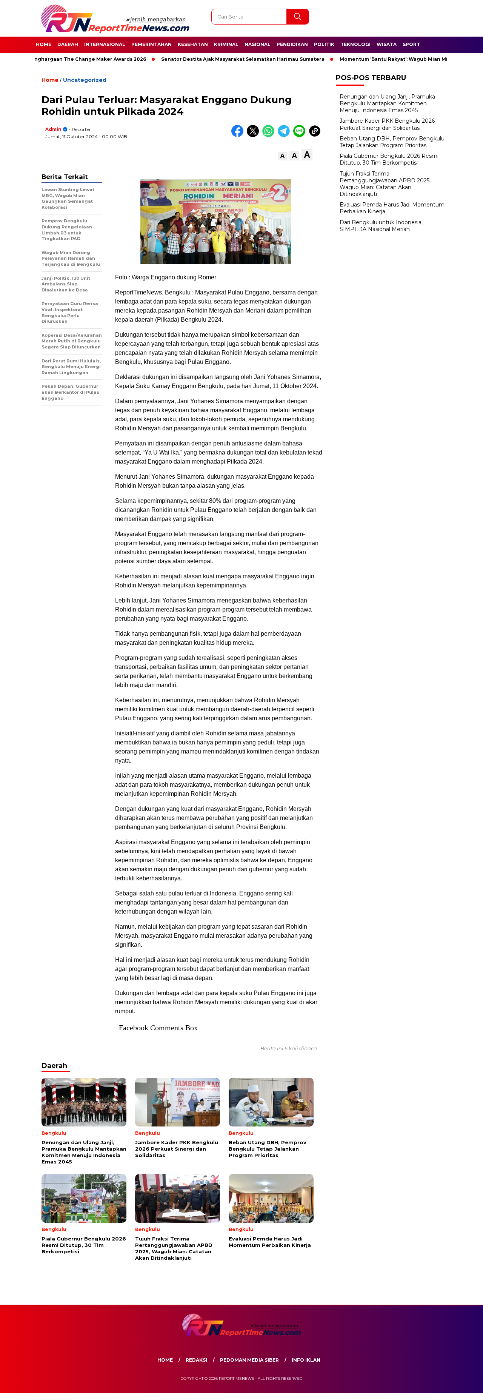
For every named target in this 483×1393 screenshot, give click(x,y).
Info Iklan (306, 1360)
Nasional (258, 44)
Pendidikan (292, 44)
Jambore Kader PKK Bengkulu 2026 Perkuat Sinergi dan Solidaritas (387, 124)
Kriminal (226, 44)
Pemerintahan (151, 44)
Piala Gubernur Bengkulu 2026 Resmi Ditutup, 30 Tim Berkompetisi (389, 159)
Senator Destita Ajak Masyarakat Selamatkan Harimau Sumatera (218, 59)
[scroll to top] (462, 1381)
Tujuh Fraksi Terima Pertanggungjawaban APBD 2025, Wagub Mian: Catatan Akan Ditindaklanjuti (385, 183)
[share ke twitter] (254, 135)
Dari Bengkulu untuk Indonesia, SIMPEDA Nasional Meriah (381, 225)
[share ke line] (301, 135)
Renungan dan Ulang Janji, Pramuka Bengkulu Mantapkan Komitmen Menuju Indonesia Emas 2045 (387, 103)
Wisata (387, 44)
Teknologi (355, 44)
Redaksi (196, 1360)
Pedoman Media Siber (249, 1360)
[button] (282, 156)
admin (53, 129)
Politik (324, 44)
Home (43, 44)
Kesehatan (193, 44)
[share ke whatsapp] (270, 135)
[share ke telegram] (285, 135)
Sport (411, 44)
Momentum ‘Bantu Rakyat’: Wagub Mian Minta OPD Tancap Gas (395, 59)
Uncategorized (84, 80)
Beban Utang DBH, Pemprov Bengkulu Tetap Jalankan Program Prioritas (392, 141)
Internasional (104, 44)
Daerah (67, 44)
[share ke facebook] (239, 135)
